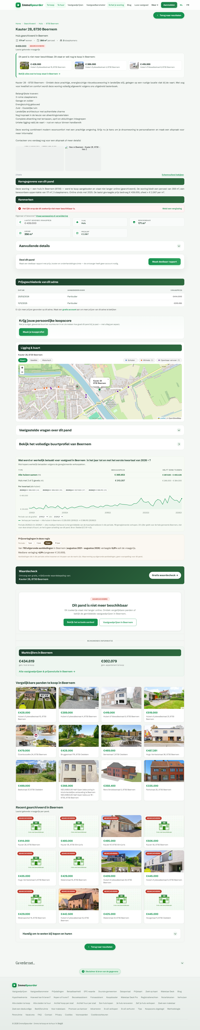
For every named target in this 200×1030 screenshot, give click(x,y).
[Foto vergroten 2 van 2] (83, 158)
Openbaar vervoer (170, 360)
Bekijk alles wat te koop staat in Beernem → (39, 73)
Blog (129, 5)
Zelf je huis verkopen (145, 1003)
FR (188, 5)
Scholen (131, 360)
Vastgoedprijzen (75, 5)
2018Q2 (108, 512)
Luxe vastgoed (141, 5)
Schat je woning (116, 5)
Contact (48, 1014)
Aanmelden (169, 5)
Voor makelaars (58, 1009)
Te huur (60, 5)
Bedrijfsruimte (41, 1009)
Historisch (46, 360)
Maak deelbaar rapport (164, 261)
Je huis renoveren (124, 1003)
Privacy (58, 1014)
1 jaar (30, 543)
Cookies (68, 1014)
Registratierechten (149, 997)
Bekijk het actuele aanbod (80, 622)
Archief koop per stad (63, 1003)
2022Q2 (146, 512)
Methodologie (173, 1009)
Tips (140, 1009)
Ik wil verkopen (111, 1009)
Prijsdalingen (58, 991)
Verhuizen (182, 997)
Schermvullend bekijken (173, 175)
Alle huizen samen (27, 475)
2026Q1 (179, 512)
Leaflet (162, 418)
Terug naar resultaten (170, 15)
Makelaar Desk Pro (129, 997)
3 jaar (39, 543)
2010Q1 (32, 512)
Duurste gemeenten (107, 991)
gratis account (69, 309)
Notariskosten (167, 997)
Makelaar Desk (167, 991)
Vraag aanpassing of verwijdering (52, 216)
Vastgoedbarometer (95, 5)
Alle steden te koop (21, 1003)
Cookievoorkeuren (99, 1014)
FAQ (40, 1014)
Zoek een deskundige (22, 1009)
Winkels (148, 360)
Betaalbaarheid (74, 991)
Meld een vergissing (172, 208)
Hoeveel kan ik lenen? (40, 997)
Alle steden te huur (42, 1003)
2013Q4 (65, 512)
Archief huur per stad (86, 1003)
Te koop (50, 5)
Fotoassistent (96, 997)
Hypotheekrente (19, 997)
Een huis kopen (106, 1003)
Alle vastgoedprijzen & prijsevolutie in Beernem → (47, 671)
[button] (100, 390)
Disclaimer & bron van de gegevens (100, 971)
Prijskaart (138, 991)
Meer (155, 5)
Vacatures (30, 1014)
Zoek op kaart (152, 991)
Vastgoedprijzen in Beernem (118, 622)
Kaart (22, 360)
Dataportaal (125, 991)
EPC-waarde (89, 991)
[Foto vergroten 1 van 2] (40, 158)
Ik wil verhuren (128, 1009)
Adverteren (95, 1009)
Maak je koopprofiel (33, 332)
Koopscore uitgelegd (154, 1009)
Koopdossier (112, 997)
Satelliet (33, 360)
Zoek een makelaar (166, 1003)
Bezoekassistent (79, 997)
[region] (100, 391)
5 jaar (48, 543)
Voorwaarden (82, 1014)
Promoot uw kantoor (78, 1009)
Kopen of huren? (61, 997)
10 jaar (57, 543)
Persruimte (17, 1014)
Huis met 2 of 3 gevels (29, 480)
